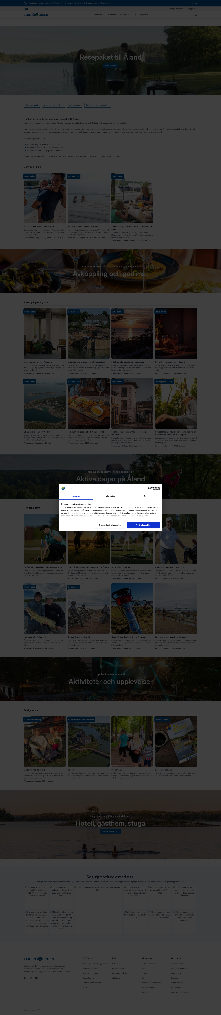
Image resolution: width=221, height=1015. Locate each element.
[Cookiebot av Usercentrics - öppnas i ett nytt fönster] (150, 488)
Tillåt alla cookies (143, 525)
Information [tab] (110, 496)
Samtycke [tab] (76, 496)
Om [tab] (145, 496)
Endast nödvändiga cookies (110, 525)
